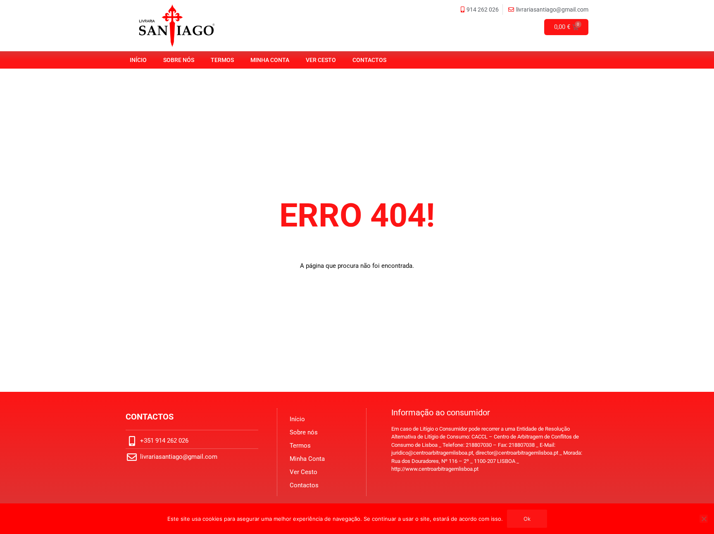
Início (138, 60)
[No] (704, 519)
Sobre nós (178, 60)
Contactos (369, 60)
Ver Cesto (321, 60)
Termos (222, 60)
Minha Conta (269, 60)
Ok (527, 518)
